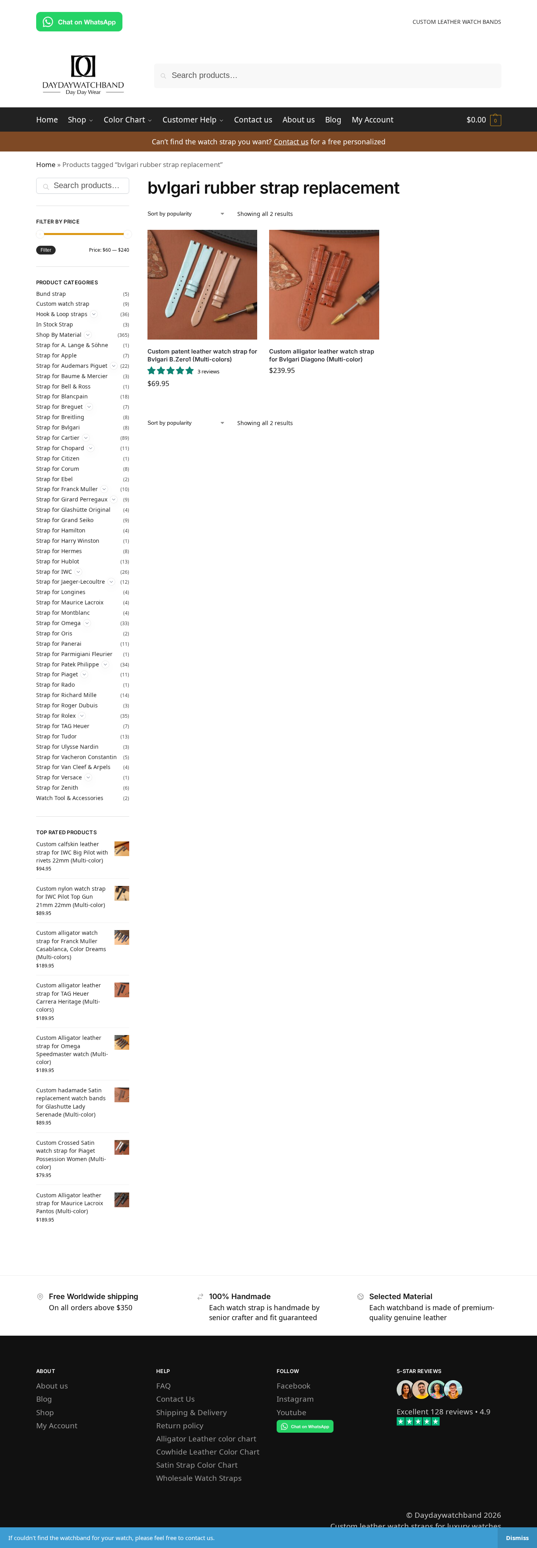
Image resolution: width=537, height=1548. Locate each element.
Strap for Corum (57, 468)
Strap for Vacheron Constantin (76, 757)
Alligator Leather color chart (206, 1438)
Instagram (295, 1399)
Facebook (293, 1386)
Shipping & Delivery (191, 1412)
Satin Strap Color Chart (197, 1465)
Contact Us (175, 1399)
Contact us (291, 141)
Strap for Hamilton (60, 530)
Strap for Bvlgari (58, 427)
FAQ (163, 1386)
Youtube (291, 1412)
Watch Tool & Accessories (69, 798)
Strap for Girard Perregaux (71, 499)
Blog (44, 1399)
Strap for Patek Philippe (67, 664)
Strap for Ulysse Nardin (67, 746)
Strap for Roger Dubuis (67, 705)
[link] (435, 1411)
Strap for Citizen (57, 458)
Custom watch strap (62, 303)
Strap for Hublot (57, 561)
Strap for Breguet (59, 406)
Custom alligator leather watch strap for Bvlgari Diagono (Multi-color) (321, 355)
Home (46, 164)
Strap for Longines (60, 592)
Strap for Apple (56, 355)
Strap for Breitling (60, 417)
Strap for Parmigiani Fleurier (74, 654)
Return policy (180, 1425)
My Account (57, 1425)
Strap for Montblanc (63, 612)
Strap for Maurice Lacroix (69, 602)
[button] (484, 120)
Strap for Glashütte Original (73, 509)
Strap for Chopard (60, 448)
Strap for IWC (54, 571)
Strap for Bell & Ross (63, 386)
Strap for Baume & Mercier (72, 376)
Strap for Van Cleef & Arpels (73, 767)
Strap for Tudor (56, 736)
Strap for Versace (59, 777)
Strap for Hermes (59, 551)
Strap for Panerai (58, 643)
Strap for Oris (54, 633)
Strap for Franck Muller (67, 489)
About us (52, 1386)
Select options (202, 403)
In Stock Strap (54, 324)
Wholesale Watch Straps (199, 1478)
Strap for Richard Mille (66, 695)
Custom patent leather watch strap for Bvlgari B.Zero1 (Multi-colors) (202, 355)
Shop (45, 1412)
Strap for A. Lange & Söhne (72, 345)
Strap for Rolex (56, 715)
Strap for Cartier (57, 437)
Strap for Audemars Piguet (71, 365)
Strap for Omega (58, 623)
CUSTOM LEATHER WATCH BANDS (457, 21)
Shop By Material (58, 334)
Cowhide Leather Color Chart (208, 1452)
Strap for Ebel (54, 479)
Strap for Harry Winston (67, 540)
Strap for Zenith (57, 787)
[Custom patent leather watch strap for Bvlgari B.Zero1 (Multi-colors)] (202, 285)
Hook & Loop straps (61, 314)
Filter (46, 250)
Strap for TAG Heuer (62, 726)
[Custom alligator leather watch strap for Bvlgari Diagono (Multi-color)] (324, 285)
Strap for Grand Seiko (64, 520)
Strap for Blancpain (62, 396)
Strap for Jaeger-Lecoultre (70, 581)
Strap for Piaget (57, 674)
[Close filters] (131, 184)
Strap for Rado (55, 684)
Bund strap (51, 293)
